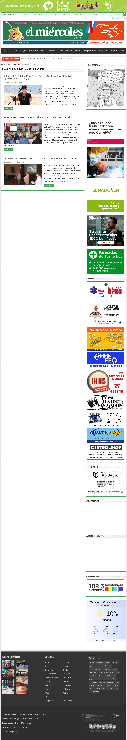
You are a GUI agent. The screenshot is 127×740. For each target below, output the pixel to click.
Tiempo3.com (110, 640)
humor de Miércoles (109, 675)
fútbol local (114, 688)
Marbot (106, 679)
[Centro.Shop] (105, 452)
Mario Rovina (94, 672)
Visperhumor (67, 701)
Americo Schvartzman (96, 663)
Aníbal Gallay (104, 672)
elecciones (99, 685)
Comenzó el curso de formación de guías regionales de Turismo (40, 158)
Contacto (103, 14)
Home (5, 50)
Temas (91, 658)
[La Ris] (105, 381)
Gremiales (66, 662)
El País (47, 693)
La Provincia (33, 51)
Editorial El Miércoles (117, 51)
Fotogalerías (102, 51)
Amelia (47, 666)
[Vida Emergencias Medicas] (105, 290)
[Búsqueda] (124, 14)
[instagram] (122, 18)
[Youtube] (120, 18)
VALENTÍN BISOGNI (95, 688)
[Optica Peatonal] (105, 419)
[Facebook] (115, 18)
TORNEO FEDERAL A (111, 685)
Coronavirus (99, 666)
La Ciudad (13, 51)
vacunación (107, 669)
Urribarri (113, 679)
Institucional (27, 14)
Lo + (107, 658)
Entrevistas (48, 697)
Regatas (92, 685)
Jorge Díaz (93, 679)
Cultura (60, 51)
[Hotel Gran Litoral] (105, 339)
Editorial (47, 689)
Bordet (100, 679)
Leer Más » (8, 108)
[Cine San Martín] (105, 402)
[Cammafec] (105, 360)
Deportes (51, 51)
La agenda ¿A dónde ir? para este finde (84, 14)
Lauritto (102, 682)
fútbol (117, 682)
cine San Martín (94, 692)
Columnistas (54, 14)
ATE (100, 675)
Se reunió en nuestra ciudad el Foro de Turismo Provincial (37, 117)
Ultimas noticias (68, 697)
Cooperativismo (90, 51)
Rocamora (108, 666)
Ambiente (78, 51)
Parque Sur (93, 675)
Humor (65, 666)
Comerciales (49, 670)
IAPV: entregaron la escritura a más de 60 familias (37, 58)
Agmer (91, 666)
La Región (23, 51)
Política (43, 51)
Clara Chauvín (94, 682)
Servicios (64, 14)
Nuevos (99, 658)
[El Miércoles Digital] (63, 32)
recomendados (114, 672)
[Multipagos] (105, 435)
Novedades (67, 685)
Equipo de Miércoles (40, 14)
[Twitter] (117, 18)
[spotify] (125, 18)
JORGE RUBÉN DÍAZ (96, 669)
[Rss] (113, 18)
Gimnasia (108, 663)
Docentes (110, 682)
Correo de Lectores (51, 678)
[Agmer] (105, 313)
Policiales (68, 51)
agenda (115, 669)
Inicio (3, 65)
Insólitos (66, 670)
